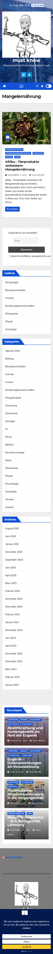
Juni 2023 (10, 638)
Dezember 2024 (14, 599)
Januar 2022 (12, 685)
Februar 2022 (12, 677)
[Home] (4, 86)
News (17, 157)
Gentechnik (11, 413)
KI (6, 429)
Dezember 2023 (14, 630)
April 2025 (10, 575)
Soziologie (11, 329)
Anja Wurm (38, 175)
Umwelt (9, 507)
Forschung (38, 153)
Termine (9, 499)
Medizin (9, 157)
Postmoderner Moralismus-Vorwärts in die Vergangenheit (25, 794)
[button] (37, 86)
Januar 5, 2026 (18, 803)
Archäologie (11, 282)
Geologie (10, 421)
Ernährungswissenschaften (18, 153)
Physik (9, 321)
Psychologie (12, 484)
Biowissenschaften (14, 149)
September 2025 (14, 560)
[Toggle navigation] (21, 86)
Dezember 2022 (14, 653)
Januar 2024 (12, 622)
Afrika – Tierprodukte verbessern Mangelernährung (22, 166)
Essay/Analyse (13, 398)
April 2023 (10, 646)
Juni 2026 (10, 536)
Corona (9, 382)
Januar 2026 (12, 544)
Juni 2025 (10, 567)
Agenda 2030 (12, 351)
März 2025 (11, 583)
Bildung (9, 358)
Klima (8, 437)
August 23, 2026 (18, 741)
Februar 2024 (12, 614)
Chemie (9, 298)
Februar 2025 (12, 591)
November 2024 (14, 606)
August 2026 (12, 528)
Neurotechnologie (14, 452)
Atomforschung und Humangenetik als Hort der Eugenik (25, 731)
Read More (12, 209)
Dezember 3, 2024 (17, 175)
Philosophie (11, 313)
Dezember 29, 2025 (20, 830)
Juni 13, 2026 (17, 772)
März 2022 (11, 669)
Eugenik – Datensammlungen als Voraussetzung (24, 763)
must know (26, 60)
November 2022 (14, 661)
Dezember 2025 (14, 552)
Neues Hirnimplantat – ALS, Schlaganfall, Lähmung (25, 821)
